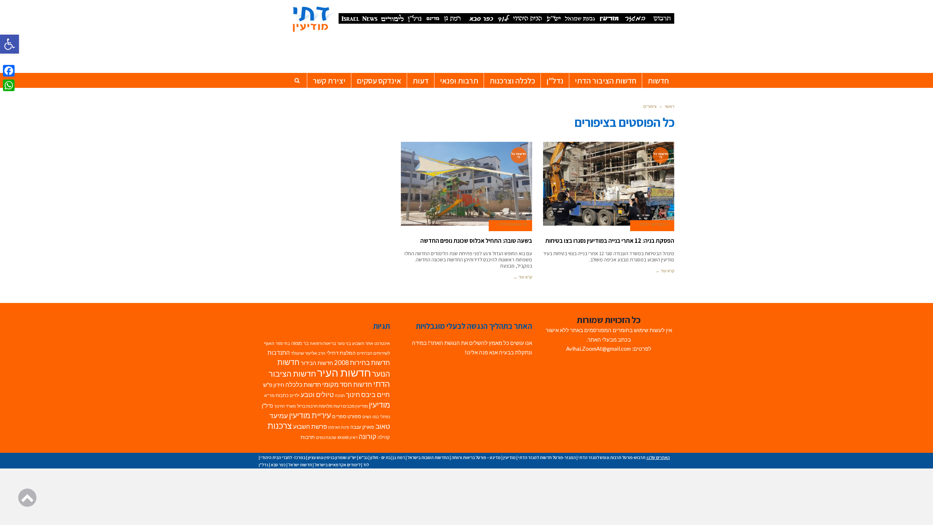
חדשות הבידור (317, 363)
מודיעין (379, 404)
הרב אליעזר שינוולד (308, 353)
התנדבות (279, 352)
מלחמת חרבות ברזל (314, 406)
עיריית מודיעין (310, 415)
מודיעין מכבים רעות (350, 406)
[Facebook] (8, 70)
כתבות (282, 395)
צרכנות (280, 426)
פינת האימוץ (338, 427)
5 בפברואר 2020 (654, 224)
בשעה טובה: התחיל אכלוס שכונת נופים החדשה (476, 241)
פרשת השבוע (310, 426)
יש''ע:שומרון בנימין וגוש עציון (332, 457)
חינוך (353, 394)
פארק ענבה (362, 427)
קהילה (384, 437)
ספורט (354, 416)
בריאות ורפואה (323, 343)
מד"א (269, 395)
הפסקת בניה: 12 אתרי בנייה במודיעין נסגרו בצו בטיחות (609, 241)
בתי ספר (283, 343)
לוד (366, 464)
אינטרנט (382, 343)
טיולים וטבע (317, 394)
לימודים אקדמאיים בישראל (337, 464)
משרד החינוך (285, 406)
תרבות (308, 437)
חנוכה (340, 395)
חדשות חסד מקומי (347, 384)
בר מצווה (300, 343)
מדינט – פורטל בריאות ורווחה (476, 457)
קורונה (367, 436)
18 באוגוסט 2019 (513, 224)
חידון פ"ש (273, 384)
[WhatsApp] (8, 85)
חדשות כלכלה (303, 384)
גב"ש (363, 457)
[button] (9, 44)
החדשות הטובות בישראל (428, 457)
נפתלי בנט (381, 416)
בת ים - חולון (380, 457)
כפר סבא (278, 464)
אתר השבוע (362, 343)
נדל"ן (267, 405)
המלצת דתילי (341, 353)
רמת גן (399, 457)
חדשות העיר (344, 372)
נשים (366, 416)
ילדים (295, 395)
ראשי (669, 106)
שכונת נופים (326, 437)
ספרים (339, 416)
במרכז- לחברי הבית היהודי (283, 457)
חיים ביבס (375, 394)
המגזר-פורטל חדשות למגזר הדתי (547, 457)
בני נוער (344, 343)
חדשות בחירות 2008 (362, 362)
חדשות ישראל (300, 464)
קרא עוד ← (665, 270)
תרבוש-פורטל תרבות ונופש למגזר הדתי (611, 457)
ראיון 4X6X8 (347, 437)
